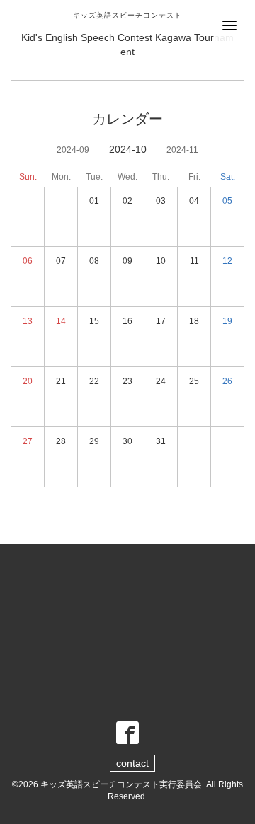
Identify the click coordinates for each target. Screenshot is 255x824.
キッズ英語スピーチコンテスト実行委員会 (121, 784)
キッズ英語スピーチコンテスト (127, 15)
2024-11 (182, 150)
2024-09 (73, 150)
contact (132, 763)
